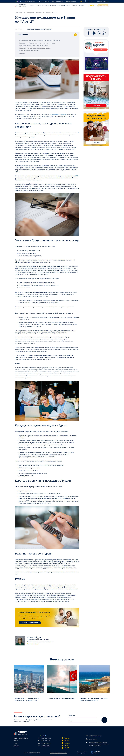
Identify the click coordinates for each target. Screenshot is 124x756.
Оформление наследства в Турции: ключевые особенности (39, 40)
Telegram (67, 747)
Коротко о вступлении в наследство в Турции (35, 48)
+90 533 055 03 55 (46, 738)
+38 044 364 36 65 (46, 743)
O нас (38, 5)
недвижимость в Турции (58, 114)
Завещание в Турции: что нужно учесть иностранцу (37, 43)
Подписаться (100, 49)
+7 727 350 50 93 (45, 741)
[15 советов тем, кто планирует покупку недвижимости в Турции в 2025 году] (29, 679)
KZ (44, 1)
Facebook (67, 738)
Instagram (67, 742)
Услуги (16, 741)
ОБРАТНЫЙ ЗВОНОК (103, 5)
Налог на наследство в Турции (29, 51)
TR (30, 1)
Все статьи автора (33, 643)
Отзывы (74, 5)
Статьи (68, 5)
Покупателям (60, 5)
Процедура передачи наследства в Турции (34, 45)
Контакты (81, 5)
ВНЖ (76, 176)
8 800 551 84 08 (45, 746)
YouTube (67, 740)
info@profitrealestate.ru (103, 1)
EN (91, 1)
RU (71, 1)
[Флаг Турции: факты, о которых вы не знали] (62, 679)
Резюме (22, 53)
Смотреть (96, 105)
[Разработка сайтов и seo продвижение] (95, 753)
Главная (32, 5)
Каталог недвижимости (48, 5)
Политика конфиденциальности (58, 752)
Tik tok (66, 745)
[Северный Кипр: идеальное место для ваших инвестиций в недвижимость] (94, 679)
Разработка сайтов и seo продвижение (82, 752)
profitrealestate (93, 739)
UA (57, 1)
